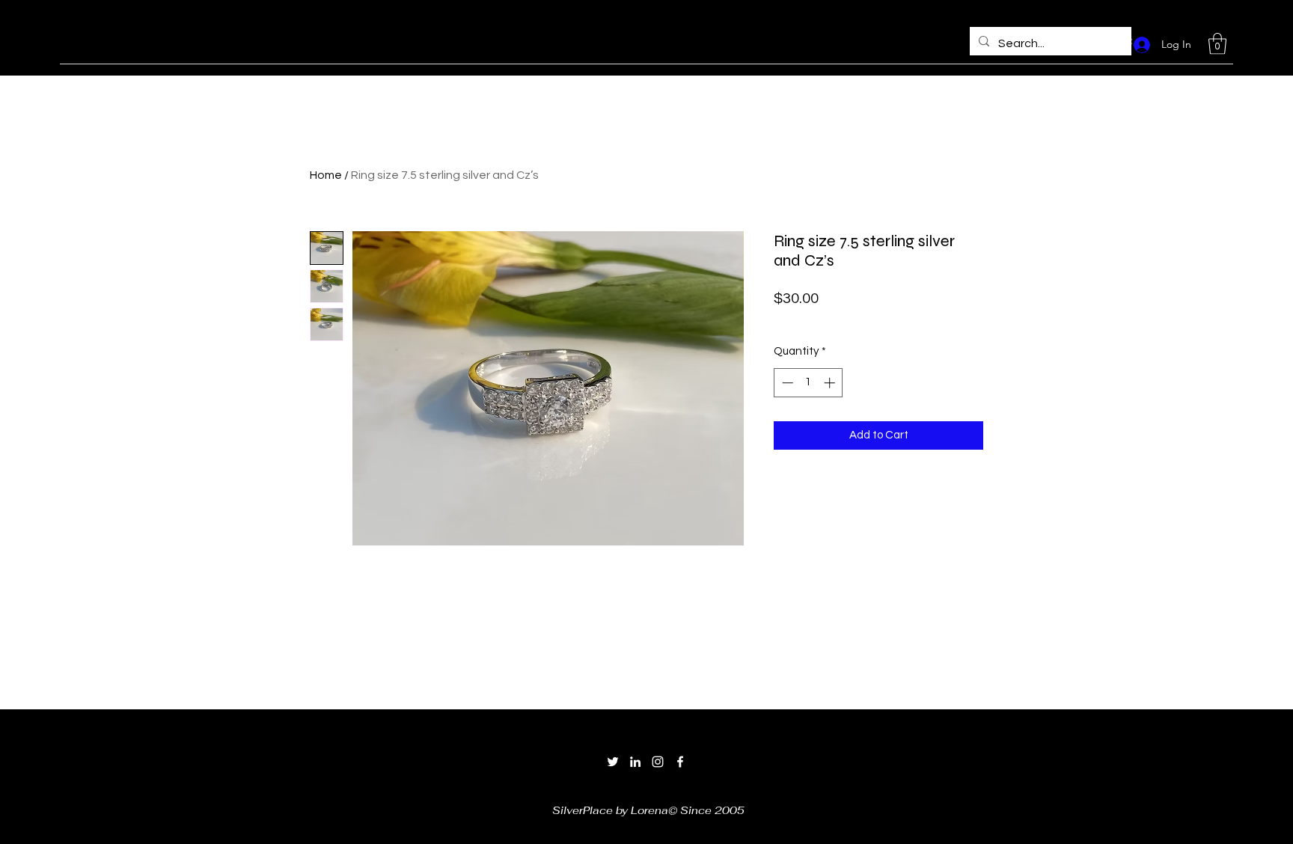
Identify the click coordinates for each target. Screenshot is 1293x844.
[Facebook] (680, 761)
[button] (1217, 44)
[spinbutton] (808, 383)
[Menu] (445, 41)
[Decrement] (786, 383)
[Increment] (831, 383)
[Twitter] (612, 761)
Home (326, 175)
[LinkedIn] (635, 761)
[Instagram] (657, 761)
